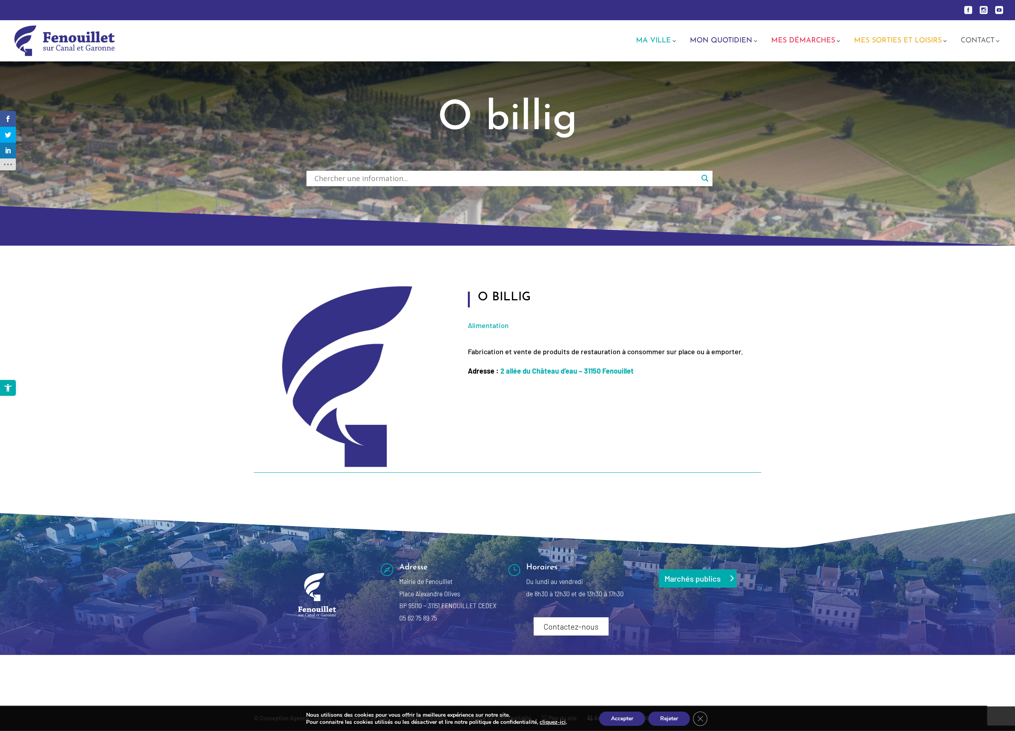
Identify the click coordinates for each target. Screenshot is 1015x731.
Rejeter (669, 718)
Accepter (622, 718)
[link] (8, 388)
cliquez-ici (553, 722)
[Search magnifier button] (704, 178)
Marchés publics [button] (693, 578)
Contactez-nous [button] (571, 626)
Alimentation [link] (488, 325)
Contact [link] (977, 41)
